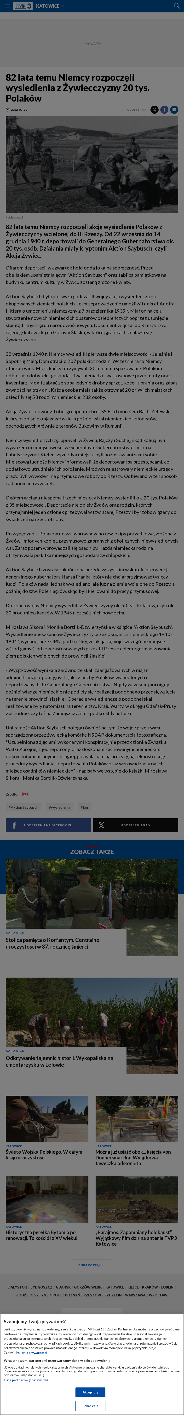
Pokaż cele (90, 1406)
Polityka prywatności (31, 1353)
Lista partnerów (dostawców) (26, 1380)
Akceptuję (90, 1392)
